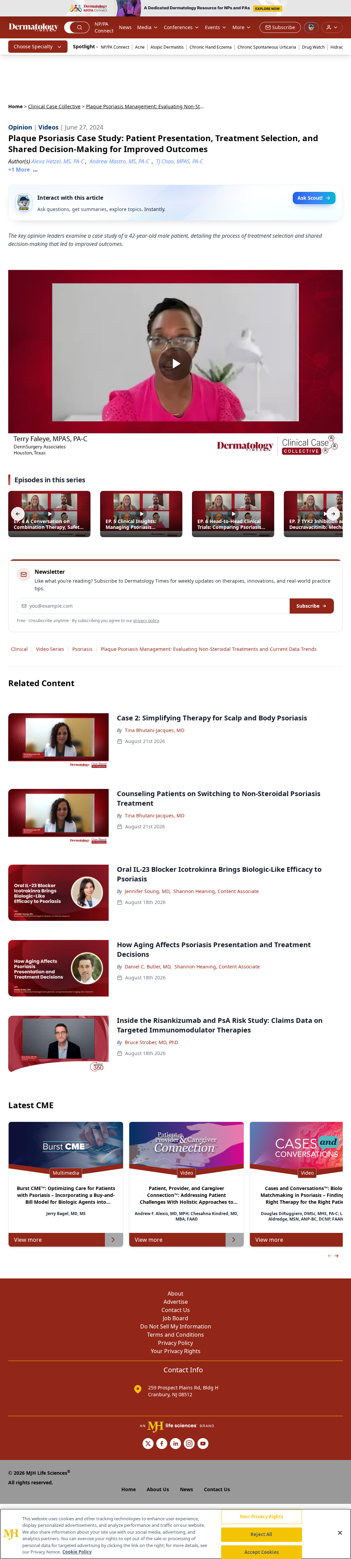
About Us (158, 1489)
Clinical (19, 649)
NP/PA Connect (104, 27)
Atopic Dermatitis (167, 47)
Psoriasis (82, 649)
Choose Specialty (33, 46)
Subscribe (307, 606)
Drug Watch (313, 47)
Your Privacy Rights (176, 1351)
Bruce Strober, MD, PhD (151, 1042)
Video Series (50, 649)
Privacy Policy (175, 1343)
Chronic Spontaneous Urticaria (267, 47)
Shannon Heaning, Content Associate (216, 891)
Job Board (175, 1318)
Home (15, 106)
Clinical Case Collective (54, 106)
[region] (175, 1534)
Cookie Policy (77, 1552)
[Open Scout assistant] (311, 27)
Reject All (261, 1534)
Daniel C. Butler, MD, (148, 966)
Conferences (178, 27)
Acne (140, 47)
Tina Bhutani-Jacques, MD (154, 730)
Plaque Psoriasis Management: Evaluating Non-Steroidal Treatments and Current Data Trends (209, 649)
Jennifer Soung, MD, (148, 891)
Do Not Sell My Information (175, 1326)
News (125, 27)
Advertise (176, 1302)
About (175, 1293)
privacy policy (146, 620)
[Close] (340, 1533)
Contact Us (175, 1310)
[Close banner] (342, 9)
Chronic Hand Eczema (211, 47)
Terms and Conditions (175, 1334)
